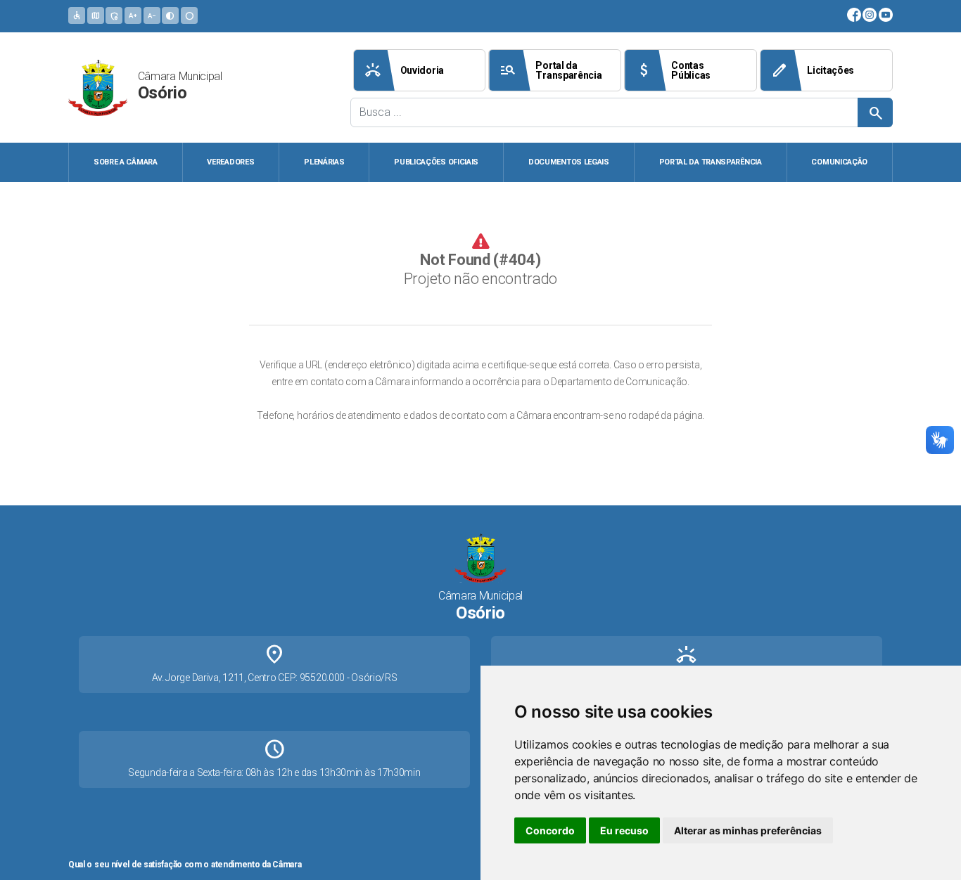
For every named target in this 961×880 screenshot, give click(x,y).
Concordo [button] (550, 830)
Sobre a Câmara (126, 162)
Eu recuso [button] (624, 830)
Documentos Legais (568, 162)
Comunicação (839, 162)
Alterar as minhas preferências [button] (748, 830)
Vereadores (230, 162)
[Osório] (97, 86)
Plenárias (324, 162)
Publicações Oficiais (436, 162)
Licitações (812, 70)
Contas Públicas (673, 70)
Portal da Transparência (550, 70)
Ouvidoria (404, 70)
